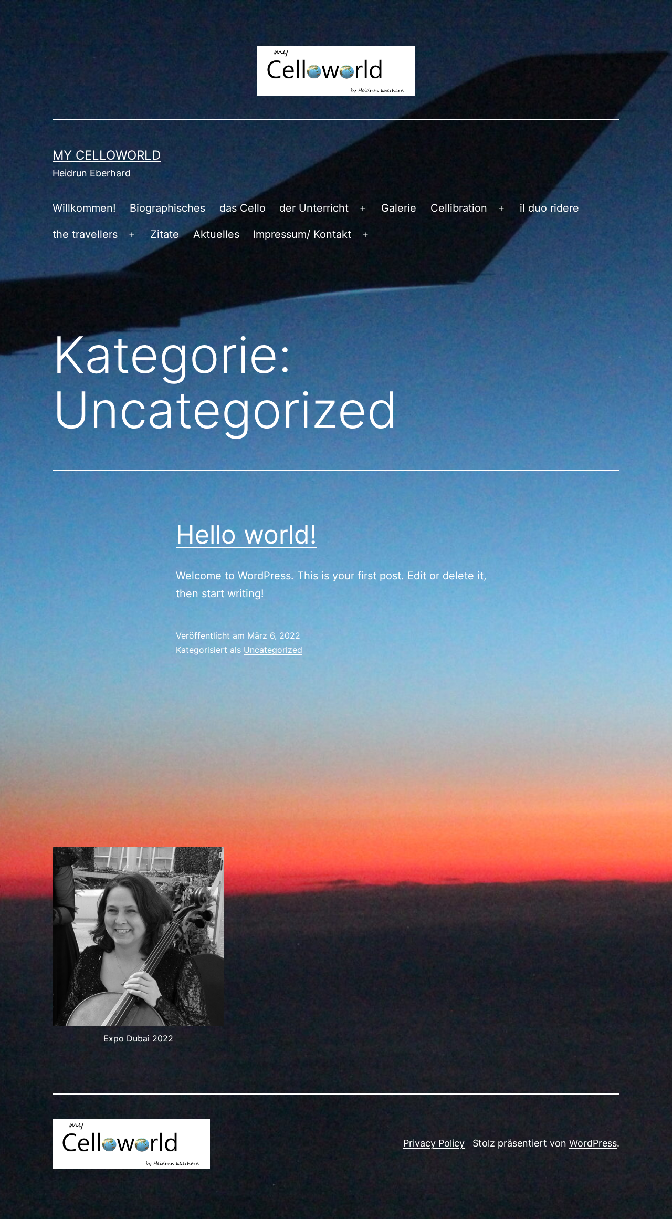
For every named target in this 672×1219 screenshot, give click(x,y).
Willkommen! (84, 208)
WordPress (593, 1143)
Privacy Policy (434, 1143)
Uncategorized (273, 649)
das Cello (242, 208)
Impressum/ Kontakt (302, 234)
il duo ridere (549, 208)
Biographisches (167, 208)
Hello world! (246, 534)
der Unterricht (314, 208)
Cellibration (458, 208)
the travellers (85, 234)
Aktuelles (216, 234)
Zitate (164, 234)
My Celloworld (106, 155)
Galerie (398, 208)
